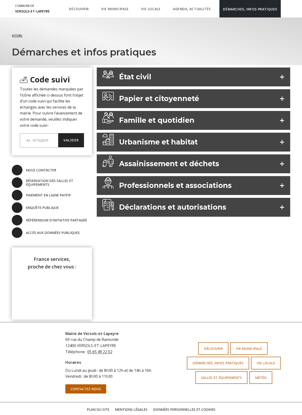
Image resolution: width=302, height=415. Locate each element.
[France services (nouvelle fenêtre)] (52, 291)
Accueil (17, 36)
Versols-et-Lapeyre (32, 9)
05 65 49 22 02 (99, 351)
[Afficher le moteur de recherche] (285, 8)
